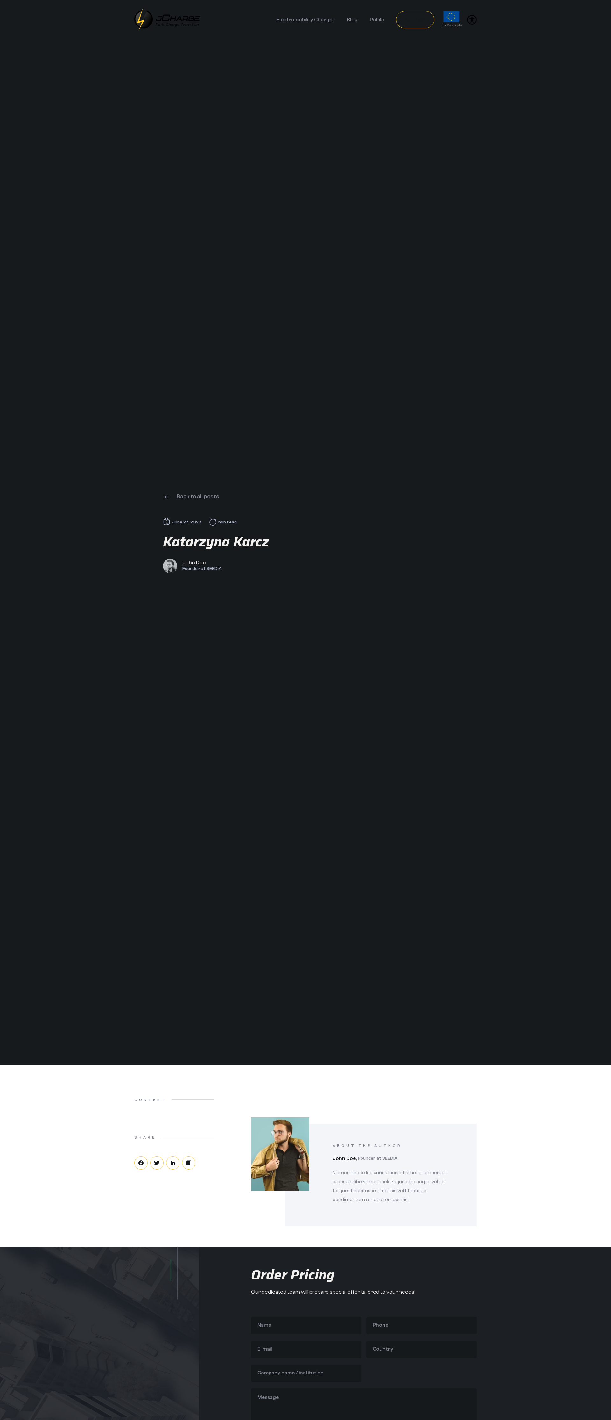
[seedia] (167, 29)
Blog (352, 20)
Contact (415, 20)
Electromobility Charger (306, 20)
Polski (377, 20)
